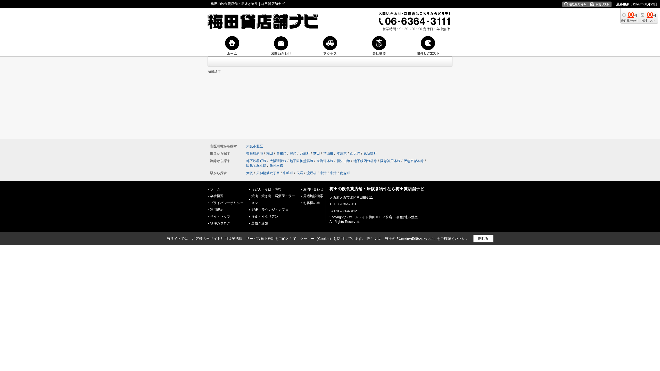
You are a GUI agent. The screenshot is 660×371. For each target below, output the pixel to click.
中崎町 (288, 173)
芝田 (316, 153)
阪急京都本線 (414, 161)
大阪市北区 (254, 146)
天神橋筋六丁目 (268, 173)
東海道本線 (325, 161)
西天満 (355, 153)
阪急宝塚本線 (256, 165)
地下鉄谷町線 (256, 161)
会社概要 (217, 196)
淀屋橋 (312, 173)
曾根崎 (281, 153)
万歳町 (305, 153)
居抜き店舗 (259, 223)
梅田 (269, 153)
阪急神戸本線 (390, 161)
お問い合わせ (313, 189)
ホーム (215, 189)
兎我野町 (370, 153)
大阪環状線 (278, 161)
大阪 (249, 173)
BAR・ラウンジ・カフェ (269, 210)
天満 (299, 173)
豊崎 (293, 153)
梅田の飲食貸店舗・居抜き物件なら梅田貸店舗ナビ (376, 189)
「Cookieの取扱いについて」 (416, 239)
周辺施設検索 (313, 196)
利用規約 (217, 210)
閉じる (483, 238)
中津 (323, 173)
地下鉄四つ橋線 (365, 161)
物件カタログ (220, 223)
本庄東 (342, 153)
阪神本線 (276, 165)
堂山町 (328, 153)
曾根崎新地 (254, 153)
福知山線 (343, 161)
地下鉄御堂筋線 (301, 161)
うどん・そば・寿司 (266, 189)
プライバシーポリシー (227, 203)
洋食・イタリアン (264, 216)
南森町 (345, 173)
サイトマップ (220, 216)
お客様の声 (311, 203)
